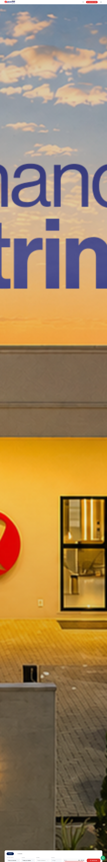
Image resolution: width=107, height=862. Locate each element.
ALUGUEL (20, 853)
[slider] (64, 861)
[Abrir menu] (101, 2)
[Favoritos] (83, 2)
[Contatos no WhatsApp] (103, 858)
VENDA (10, 853)
